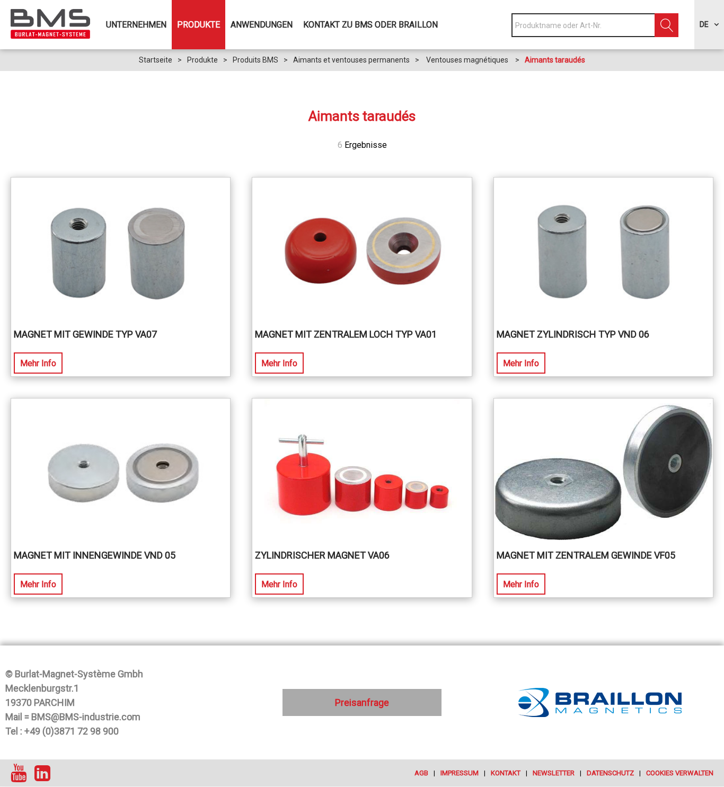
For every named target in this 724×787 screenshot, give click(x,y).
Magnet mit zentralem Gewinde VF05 (586, 555)
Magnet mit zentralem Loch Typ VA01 (346, 334)
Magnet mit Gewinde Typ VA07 (85, 334)
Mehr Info (38, 363)
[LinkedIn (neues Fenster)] (42, 773)
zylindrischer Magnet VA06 (322, 555)
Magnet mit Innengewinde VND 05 (94, 555)
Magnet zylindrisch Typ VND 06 (573, 334)
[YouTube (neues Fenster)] (19, 773)
